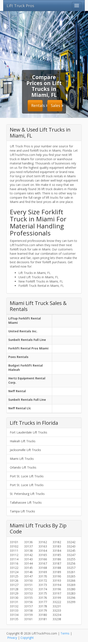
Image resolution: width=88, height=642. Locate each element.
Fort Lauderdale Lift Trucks (28, 432)
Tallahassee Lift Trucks (26, 502)
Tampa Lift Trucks (22, 511)
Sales (56, 105)
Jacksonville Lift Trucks (25, 450)
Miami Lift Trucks (22, 459)
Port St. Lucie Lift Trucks (27, 476)
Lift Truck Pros (20, 5)
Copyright (27, 638)
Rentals (37, 105)
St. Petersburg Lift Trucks (27, 494)
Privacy (12, 638)
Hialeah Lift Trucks (22, 441)
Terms (64, 633)
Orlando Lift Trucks (23, 467)
